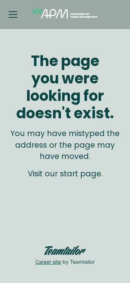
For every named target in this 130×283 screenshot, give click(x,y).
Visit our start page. (65, 173)
